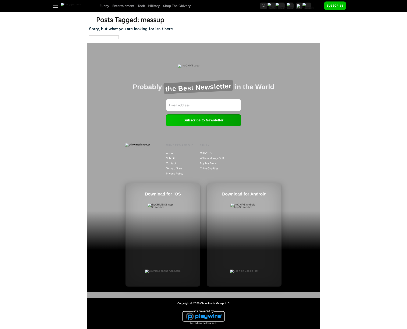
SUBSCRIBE (335, 5)
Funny (104, 6)
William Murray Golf (212, 158)
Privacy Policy (174, 173)
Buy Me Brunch (209, 163)
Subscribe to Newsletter (203, 120)
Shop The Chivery (177, 6)
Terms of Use (174, 168)
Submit (170, 158)
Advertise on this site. (203, 323)
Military (154, 6)
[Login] (353, 6)
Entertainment (123, 6)
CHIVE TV (206, 153)
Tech (141, 6)
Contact (171, 163)
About (170, 153)
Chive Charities (209, 168)
